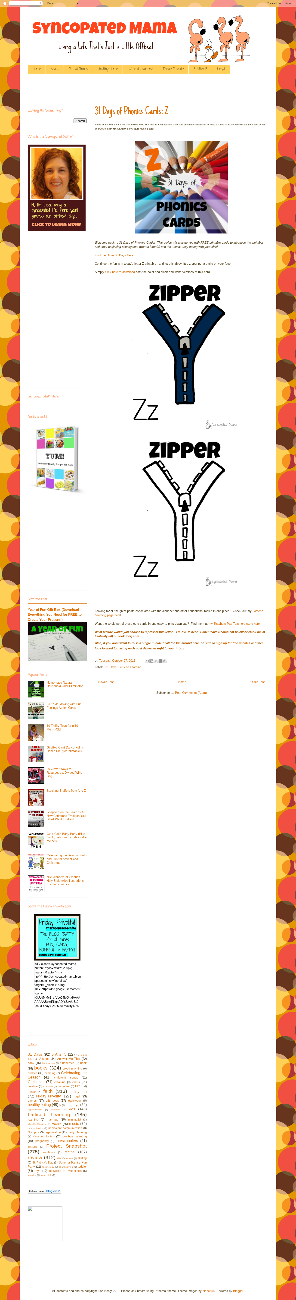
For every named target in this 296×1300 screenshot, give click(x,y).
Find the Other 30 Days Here (114, 255)
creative (33, 1086)
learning (33, 1119)
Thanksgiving (66, 1167)
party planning (77, 1132)
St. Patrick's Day (42, 1162)
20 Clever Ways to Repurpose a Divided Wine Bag (64, 772)
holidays (72, 1105)
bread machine (72, 1068)
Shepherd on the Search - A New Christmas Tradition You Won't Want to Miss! (66, 815)
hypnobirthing (35, 1109)
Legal (221, 69)
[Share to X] (156, 661)
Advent (44, 1059)
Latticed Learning (140, 69)
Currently (48, 1086)
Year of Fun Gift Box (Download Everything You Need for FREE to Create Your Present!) (55, 614)
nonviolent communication (65, 1128)
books (41, 1067)
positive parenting (75, 1136)
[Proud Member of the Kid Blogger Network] (45, 1240)
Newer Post (106, 682)
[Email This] (147, 661)
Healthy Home (108, 69)
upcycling (55, 1170)
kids (71, 1109)
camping (50, 1073)
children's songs (66, 1077)
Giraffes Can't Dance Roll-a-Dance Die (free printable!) (65, 749)
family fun (78, 1092)
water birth (46, 1175)
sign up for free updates (233, 643)
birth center (48, 1063)
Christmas (36, 1082)
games (32, 1100)
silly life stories (65, 1158)
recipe (70, 1152)
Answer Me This (68, 1059)
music (74, 1124)
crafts (76, 1082)
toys (37, 1171)
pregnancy (42, 1140)
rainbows (49, 1152)
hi (60, 1105)
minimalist (74, 1119)
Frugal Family (78, 69)
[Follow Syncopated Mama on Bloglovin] (44, 1192)
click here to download (120, 272)
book (83, 1063)
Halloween (75, 1100)
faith (48, 1091)
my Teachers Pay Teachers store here (234, 623)
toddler (82, 1166)
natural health (35, 1128)
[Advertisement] (112, 91)
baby (31, 1063)
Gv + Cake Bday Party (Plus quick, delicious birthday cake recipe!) (66, 837)
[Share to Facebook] (160, 661)
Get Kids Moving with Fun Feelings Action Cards (64, 705)
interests (55, 1109)
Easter (32, 1091)
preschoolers (67, 1141)
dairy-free (64, 1086)
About (55, 69)
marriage (52, 1119)
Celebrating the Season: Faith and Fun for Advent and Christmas (66, 859)
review (35, 1157)
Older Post (257, 682)
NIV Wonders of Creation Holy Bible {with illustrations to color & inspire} (65, 880)
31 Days (111, 667)
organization (53, 1132)
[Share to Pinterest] (165, 661)
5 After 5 (200, 69)
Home (37, 69)
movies (56, 1124)
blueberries (67, 1062)
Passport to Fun (44, 1136)
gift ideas (52, 1100)
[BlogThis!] (151, 661)
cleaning (59, 1082)
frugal (76, 1096)
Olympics (33, 1132)
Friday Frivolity (173, 69)
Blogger (238, 1291)
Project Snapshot (66, 1145)
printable (32, 1146)
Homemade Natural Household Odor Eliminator (65, 684)
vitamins (32, 1175)
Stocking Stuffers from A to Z (66, 790)
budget (32, 1073)
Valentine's (75, 1170)
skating (82, 1158)
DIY (77, 1086)
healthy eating (39, 1105)
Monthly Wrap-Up (37, 1124)
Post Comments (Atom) (191, 692)
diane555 (209, 1291)
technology (48, 1167)
